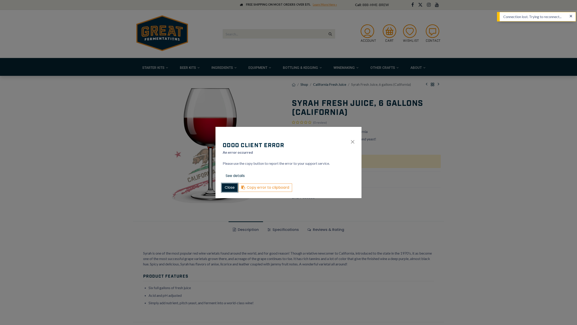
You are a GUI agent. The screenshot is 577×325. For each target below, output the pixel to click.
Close (230, 187)
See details (235, 175)
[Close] (352, 141)
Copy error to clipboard (268, 187)
